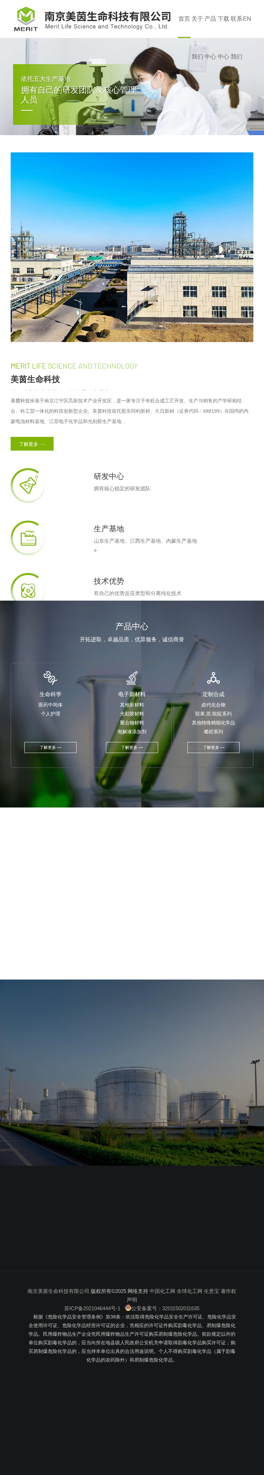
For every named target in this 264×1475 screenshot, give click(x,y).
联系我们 (236, 38)
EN (247, 19)
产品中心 (210, 38)
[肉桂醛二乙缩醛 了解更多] (75, 906)
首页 (184, 19)
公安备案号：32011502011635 (165, 1308)
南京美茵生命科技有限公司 (58, 1291)
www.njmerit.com (52, 1269)
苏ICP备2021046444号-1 (93, 1308)
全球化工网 (189, 1291)
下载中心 (223, 38)
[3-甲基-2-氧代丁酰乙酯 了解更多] (184, 906)
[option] (132, 91)
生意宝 (211, 1291)
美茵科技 (20, 400)
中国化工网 (162, 1291)
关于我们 (197, 38)
